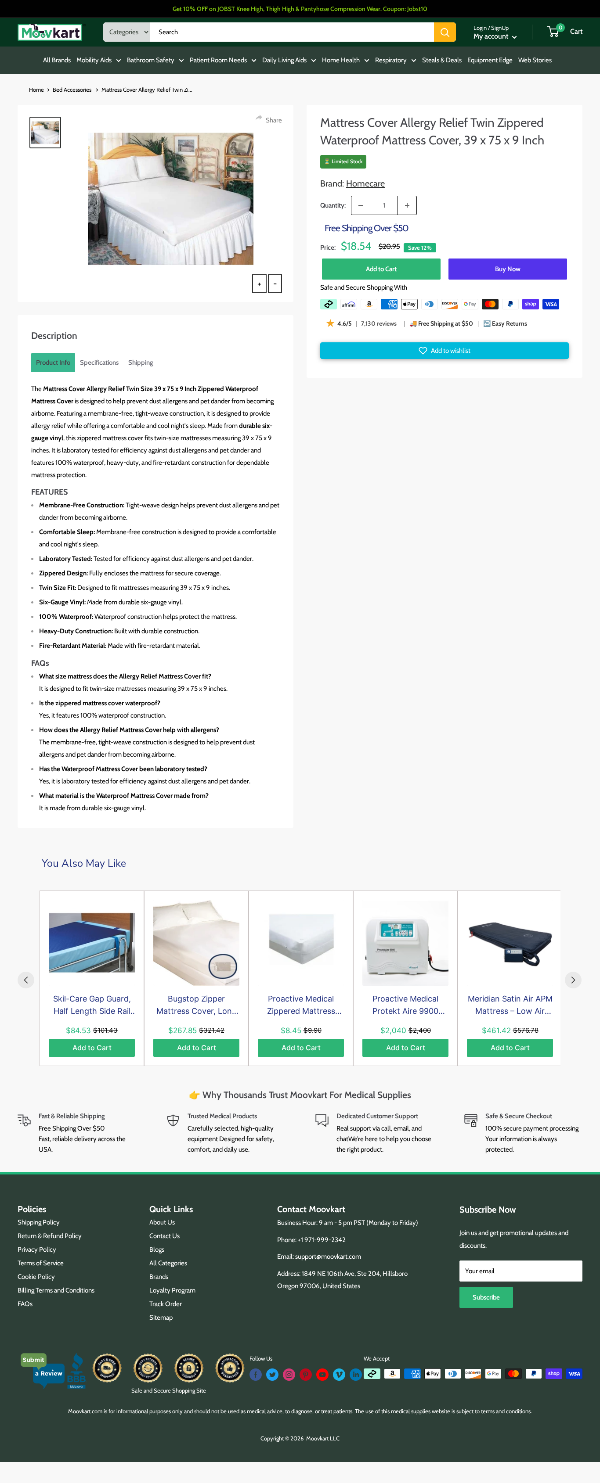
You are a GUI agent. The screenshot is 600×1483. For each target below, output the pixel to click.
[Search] (445, 32)
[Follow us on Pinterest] (306, 1374)
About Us (162, 1222)
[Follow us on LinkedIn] (356, 1374)
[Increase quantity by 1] (407, 205)
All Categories (168, 1263)
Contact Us (164, 1236)
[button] (444, 350)
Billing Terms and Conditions (56, 1290)
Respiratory (391, 60)
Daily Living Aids (284, 60)
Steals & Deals (442, 60)
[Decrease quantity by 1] (360, 205)
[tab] (53, 362)
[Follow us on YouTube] (322, 1374)
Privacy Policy (37, 1249)
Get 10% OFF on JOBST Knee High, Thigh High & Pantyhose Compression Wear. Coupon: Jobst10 (300, 9)
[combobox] (292, 32)
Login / (481, 27)
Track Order (165, 1304)
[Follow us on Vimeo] (339, 1374)
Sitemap (161, 1317)
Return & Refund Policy (50, 1236)
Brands (158, 1277)
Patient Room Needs (218, 60)
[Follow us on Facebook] (255, 1374)
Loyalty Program (172, 1290)
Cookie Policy (36, 1277)
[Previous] (26, 980)
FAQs (25, 1304)
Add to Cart (381, 269)
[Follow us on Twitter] (272, 1374)
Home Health (341, 60)
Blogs (156, 1249)
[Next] (573, 980)
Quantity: (333, 205)
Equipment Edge (490, 60)
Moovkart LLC (323, 1438)
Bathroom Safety (150, 60)
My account (491, 36)
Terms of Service (41, 1263)
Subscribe (486, 1297)
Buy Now (507, 269)
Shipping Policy (39, 1222)
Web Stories (535, 60)
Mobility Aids (94, 60)
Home (36, 89)
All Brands (57, 60)
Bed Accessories (73, 89)
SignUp (500, 27)
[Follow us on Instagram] (289, 1374)
